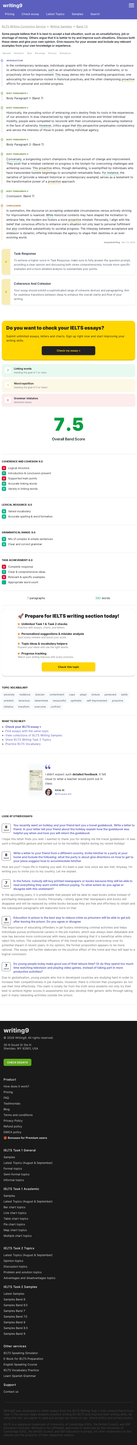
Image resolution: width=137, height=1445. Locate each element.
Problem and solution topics (23, 1272)
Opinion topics (13, 1261)
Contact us (11, 1391)
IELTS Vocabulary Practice (21, 1370)
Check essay (30, 14)
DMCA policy (12, 1132)
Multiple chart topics (18, 1235)
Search (95, 14)
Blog (7, 1109)
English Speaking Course (20, 1364)
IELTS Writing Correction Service (24, 26)
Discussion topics (15, 1266)
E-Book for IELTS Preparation (23, 1358)
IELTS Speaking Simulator (21, 1353)
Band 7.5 (82, 26)
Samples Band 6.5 (16, 1305)
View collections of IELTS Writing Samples (33, 735)
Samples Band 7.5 (15, 1316)
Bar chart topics (14, 1207)
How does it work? (16, 1086)
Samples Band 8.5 (16, 1328)
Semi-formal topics (16, 1174)
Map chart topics (15, 1230)
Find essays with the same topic (27, 731)
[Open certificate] (35, 780)
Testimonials (12, 1103)
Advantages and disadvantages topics (29, 1278)
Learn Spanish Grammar (20, 1376)
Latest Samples (14, 1293)
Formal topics (13, 1168)
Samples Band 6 (14, 1299)
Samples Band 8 (14, 1322)
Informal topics (14, 1180)
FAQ (6, 1098)
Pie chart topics (14, 1224)
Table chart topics (16, 1218)
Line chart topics (15, 1213)
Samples (77, 14)
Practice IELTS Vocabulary (23, 744)
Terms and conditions (18, 1115)
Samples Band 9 (14, 1333)
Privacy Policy (13, 1120)
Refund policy (13, 1126)
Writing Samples (61, 26)
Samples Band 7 (14, 1311)
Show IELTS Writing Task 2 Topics (28, 739)
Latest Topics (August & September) (28, 1163)
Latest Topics (55, 14)
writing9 (12, 5)
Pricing (9, 14)
